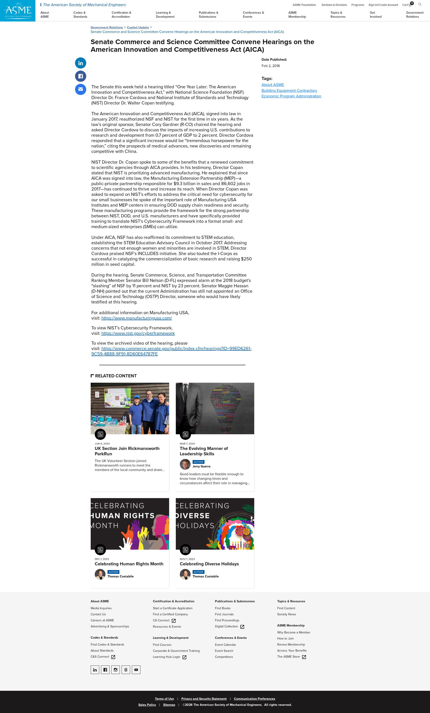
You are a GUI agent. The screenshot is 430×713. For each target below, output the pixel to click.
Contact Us (98, 614)
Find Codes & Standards (107, 644)
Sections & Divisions (334, 5)
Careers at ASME (102, 620)
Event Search (224, 651)
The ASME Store (288, 657)
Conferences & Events (231, 638)
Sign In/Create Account (383, 5)
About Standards (102, 651)
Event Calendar (225, 645)
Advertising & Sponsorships (110, 626)
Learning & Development (171, 638)
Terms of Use (164, 699)
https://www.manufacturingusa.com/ (136, 318)
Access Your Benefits (292, 651)
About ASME (273, 84)
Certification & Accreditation (173, 601)
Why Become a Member (293, 632)
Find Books (223, 608)
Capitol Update (138, 27)
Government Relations (107, 27)
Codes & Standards (104, 638)
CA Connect (161, 620)
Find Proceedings (227, 620)
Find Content (286, 608)
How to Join (285, 638)
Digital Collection (226, 626)
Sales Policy (147, 705)
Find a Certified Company (170, 614)
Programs (357, 5)
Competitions (224, 657)
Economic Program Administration (291, 96)
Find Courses (162, 645)
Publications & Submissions (235, 601)
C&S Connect (100, 657)
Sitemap (169, 705)
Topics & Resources (291, 601)
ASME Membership (291, 625)
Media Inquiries (101, 608)
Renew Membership (291, 644)
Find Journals (224, 614)
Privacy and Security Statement (204, 699)
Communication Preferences (254, 699)
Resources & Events (167, 627)
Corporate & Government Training (176, 651)
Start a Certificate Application (173, 608)
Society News (286, 614)
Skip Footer (9, 594)
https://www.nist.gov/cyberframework (138, 333)
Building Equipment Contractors (289, 90)
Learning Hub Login (166, 657)
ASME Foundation (304, 5)
